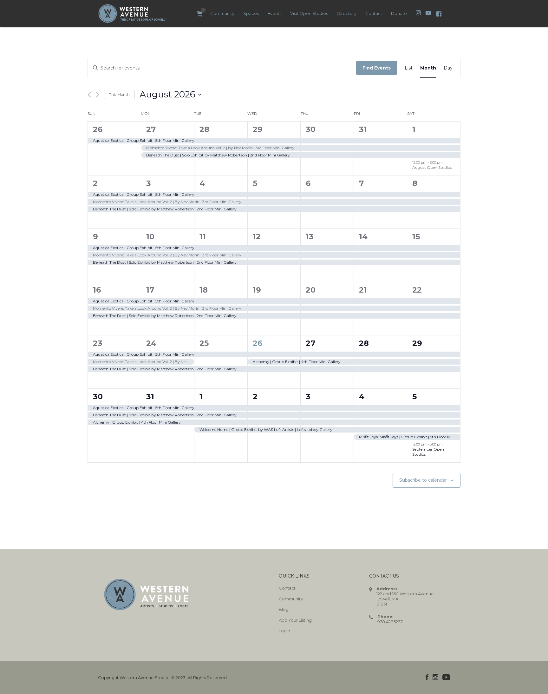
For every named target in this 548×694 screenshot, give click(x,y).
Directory (346, 13)
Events (274, 13)
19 (257, 289)
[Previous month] (89, 95)
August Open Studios (432, 167)
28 (204, 129)
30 (311, 129)
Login (284, 630)
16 (97, 289)
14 (363, 236)
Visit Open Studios (309, 13)
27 (151, 129)
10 (150, 236)
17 (150, 289)
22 (417, 289)
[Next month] (97, 95)
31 (363, 129)
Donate (399, 13)
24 (151, 343)
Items (199, 13)
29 (258, 129)
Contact (373, 13)
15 (416, 236)
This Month (119, 94)
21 (363, 289)
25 (204, 343)
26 (97, 129)
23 (97, 343)
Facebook (427, 677)
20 (311, 289)
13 (310, 236)
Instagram (435, 677)
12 (257, 236)
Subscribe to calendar (423, 480)
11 (202, 236)
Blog (284, 609)
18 (203, 289)
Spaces (251, 13)
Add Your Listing (295, 620)
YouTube (446, 677)
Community (222, 13)
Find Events (376, 68)
